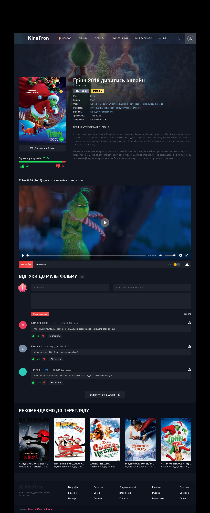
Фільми (82, 38)
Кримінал (156, 487)
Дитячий (98, 498)
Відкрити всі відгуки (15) (105, 394)
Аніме (163, 38)
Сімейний (104, 103)
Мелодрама (158, 498)
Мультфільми (120, 38)
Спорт (183, 498)
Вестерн (72, 498)
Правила (186, 313)
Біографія (73, 487)
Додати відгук (40, 314)
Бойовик (72, 492)
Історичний (125, 492)
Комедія (94, 103)
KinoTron (38, 38)
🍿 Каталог (64, 38)
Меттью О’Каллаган (131, 107)
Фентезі (114, 103)
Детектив (98, 487)
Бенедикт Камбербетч (101, 111)
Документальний (127, 487)
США (92, 99)
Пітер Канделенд (98, 107)
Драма (97, 492)
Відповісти (54, 335)
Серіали (100, 38)
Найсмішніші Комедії (152, 103)
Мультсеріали (143, 38)
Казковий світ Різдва (130, 103)
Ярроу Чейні (114, 107)
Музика (156, 492)
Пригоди (184, 487)
